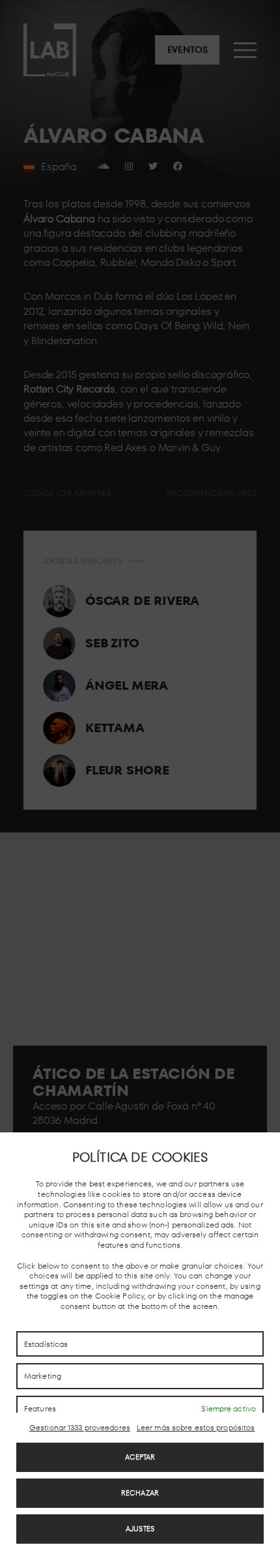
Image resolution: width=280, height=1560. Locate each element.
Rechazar (140, 1493)
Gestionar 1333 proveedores (79, 1427)
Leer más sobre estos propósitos (196, 1427)
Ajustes (140, 1528)
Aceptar (140, 1457)
